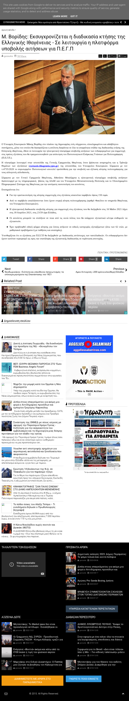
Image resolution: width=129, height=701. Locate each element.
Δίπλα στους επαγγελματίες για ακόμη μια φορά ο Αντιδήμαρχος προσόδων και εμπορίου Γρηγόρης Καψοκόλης (36, 405)
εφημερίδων (104, 472)
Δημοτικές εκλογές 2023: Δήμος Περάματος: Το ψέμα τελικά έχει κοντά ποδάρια (102, 555)
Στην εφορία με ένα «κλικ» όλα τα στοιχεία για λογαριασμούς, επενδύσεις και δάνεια (101, 638)
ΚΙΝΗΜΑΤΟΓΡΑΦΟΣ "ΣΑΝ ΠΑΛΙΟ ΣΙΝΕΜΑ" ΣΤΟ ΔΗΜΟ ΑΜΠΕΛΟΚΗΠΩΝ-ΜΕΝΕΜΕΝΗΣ (36, 488)
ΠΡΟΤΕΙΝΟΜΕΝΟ (118, 252)
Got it (74, 16)
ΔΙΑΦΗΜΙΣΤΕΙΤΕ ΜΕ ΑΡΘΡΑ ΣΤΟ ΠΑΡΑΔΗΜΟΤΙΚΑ (32, 680)
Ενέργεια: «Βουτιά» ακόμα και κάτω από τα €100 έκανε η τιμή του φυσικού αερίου (68, 22)
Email (124, 56)
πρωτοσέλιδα (92, 472)
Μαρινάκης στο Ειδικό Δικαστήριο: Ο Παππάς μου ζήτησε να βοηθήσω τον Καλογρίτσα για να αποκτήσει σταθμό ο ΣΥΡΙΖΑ (38, 664)
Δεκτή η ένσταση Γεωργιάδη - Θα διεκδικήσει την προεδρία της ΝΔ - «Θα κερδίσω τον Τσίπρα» (38, 346)
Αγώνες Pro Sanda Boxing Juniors (95, 580)
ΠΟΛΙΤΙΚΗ (102, 252)
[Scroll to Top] (123, 693)
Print (113, 56)
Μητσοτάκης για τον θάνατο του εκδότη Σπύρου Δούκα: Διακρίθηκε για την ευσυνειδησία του (99, 664)
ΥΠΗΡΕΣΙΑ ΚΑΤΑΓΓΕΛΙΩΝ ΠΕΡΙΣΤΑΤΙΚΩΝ (92, 608)
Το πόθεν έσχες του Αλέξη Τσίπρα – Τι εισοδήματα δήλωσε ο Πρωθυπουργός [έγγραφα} (34, 507)
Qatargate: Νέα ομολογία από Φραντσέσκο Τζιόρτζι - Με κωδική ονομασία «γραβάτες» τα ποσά (22, 301)
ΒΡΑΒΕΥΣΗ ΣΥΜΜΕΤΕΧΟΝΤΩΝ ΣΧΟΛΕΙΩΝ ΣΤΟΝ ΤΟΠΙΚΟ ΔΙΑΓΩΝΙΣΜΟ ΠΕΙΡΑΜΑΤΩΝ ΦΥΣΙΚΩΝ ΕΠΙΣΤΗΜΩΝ (100, 594)
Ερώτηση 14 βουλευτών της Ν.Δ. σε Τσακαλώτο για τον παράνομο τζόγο (33, 470)
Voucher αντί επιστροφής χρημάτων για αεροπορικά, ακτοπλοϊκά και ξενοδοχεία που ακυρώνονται (37, 451)
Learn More (60, 16)
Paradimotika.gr (21, 693)
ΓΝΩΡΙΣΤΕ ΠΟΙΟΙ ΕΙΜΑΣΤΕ (83, 678)
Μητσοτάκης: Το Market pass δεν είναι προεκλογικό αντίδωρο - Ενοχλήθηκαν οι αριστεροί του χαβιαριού (106, 299)
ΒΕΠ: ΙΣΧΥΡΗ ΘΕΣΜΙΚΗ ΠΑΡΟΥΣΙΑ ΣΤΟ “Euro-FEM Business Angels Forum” (37, 365)
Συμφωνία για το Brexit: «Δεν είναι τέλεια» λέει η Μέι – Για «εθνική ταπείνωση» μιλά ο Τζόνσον (101, 652)
